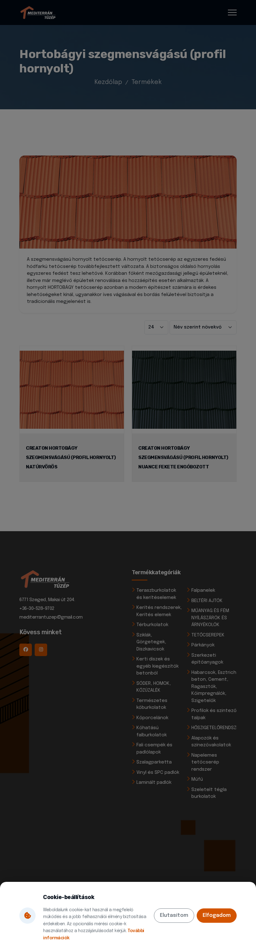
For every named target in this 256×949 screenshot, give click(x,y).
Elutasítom (174, 915)
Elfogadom (217, 915)
